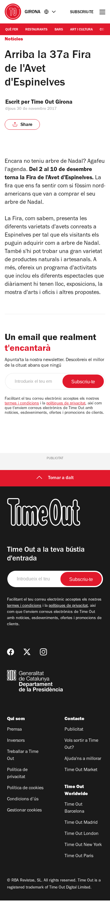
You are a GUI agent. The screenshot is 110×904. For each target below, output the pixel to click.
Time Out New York (83, 845)
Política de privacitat (17, 774)
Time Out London (82, 834)
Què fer (11, 30)
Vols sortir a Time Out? (81, 744)
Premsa (14, 729)
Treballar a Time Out (22, 755)
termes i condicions (22, 404)
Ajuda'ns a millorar (83, 759)
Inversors (16, 741)
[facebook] (10, 651)
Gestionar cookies (24, 810)
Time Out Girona (52, 103)
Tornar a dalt (61, 478)
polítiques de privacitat (65, 404)
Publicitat (74, 729)
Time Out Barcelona (74, 808)
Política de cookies (25, 788)
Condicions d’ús (22, 799)
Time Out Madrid (81, 823)
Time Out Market (81, 770)
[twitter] (27, 651)
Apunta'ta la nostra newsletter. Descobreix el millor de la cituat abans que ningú (54, 363)
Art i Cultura (81, 30)
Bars (59, 30)
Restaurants (36, 30)
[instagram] (43, 651)
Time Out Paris (79, 856)
